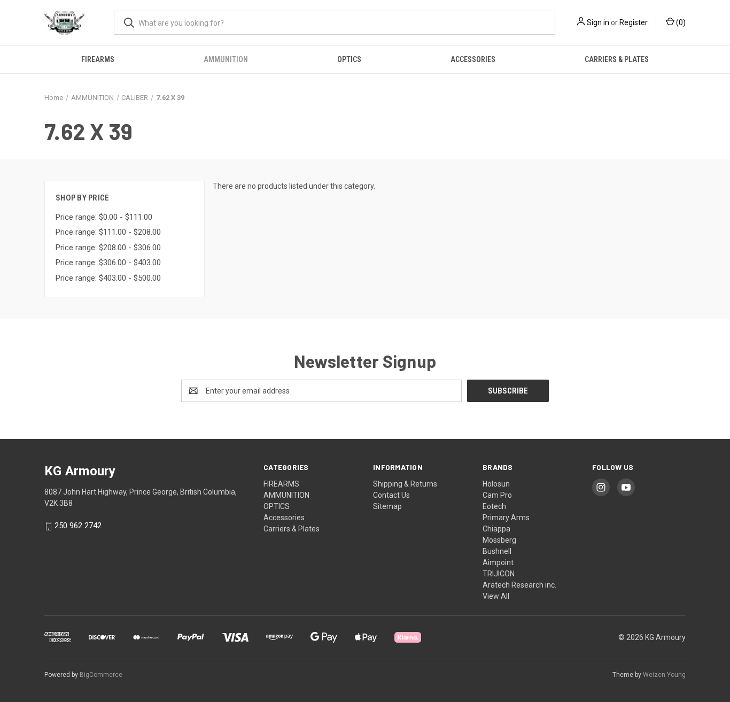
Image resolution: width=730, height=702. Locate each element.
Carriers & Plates (617, 59)
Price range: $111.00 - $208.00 (108, 232)
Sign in (598, 22)
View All (496, 596)
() (680, 22)
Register (633, 22)
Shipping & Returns (405, 484)
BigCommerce (101, 674)
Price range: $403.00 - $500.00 (108, 278)
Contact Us (391, 495)
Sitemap (387, 506)
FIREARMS (97, 59)
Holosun (496, 484)
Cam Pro (497, 495)
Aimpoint (498, 562)
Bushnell (497, 551)
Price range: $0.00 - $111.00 (104, 217)
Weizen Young (664, 674)
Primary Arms (506, 517)
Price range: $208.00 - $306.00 (108, 247)
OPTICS (349, 59)
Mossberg (499, 540)
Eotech (494, 506)
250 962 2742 (78, 526)
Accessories (473, 59)
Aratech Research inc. (519, 585)
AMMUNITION (226, 59)
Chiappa (496, 528)
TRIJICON (499, 573)
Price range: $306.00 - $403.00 (108, 262)
